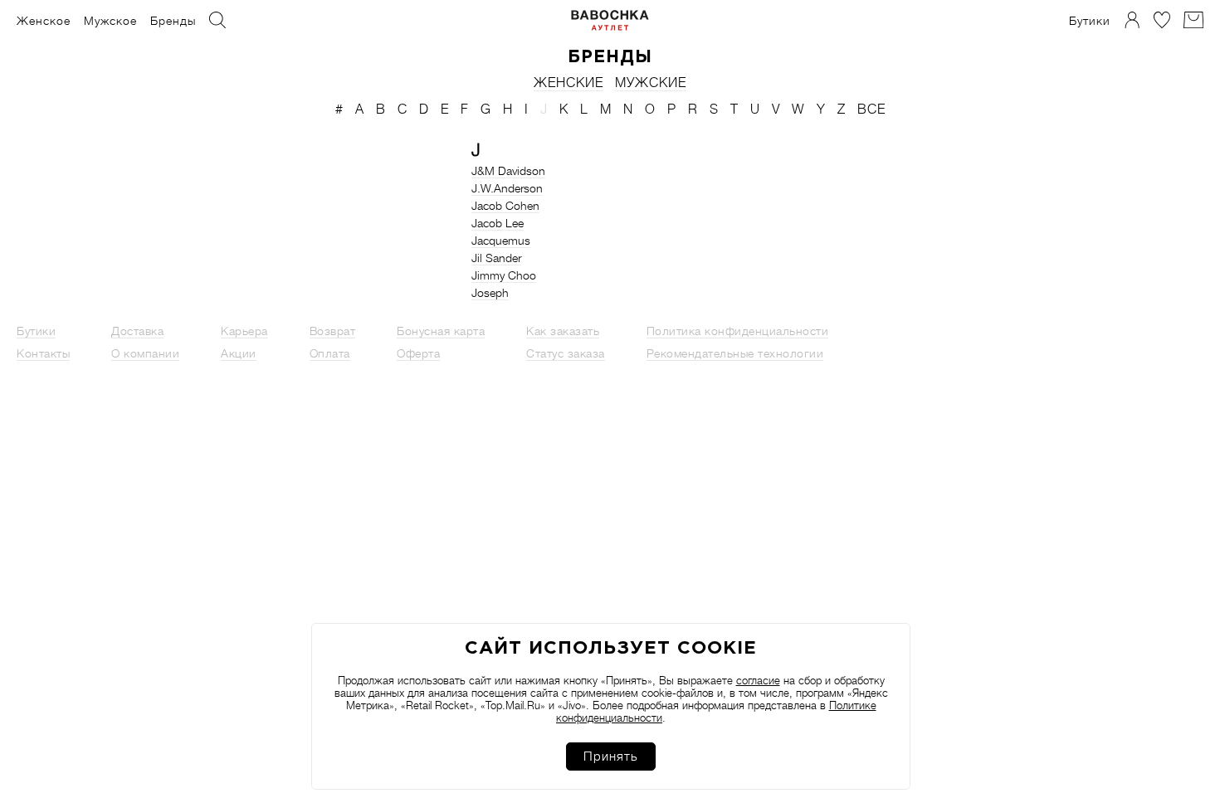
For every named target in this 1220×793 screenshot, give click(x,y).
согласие (758, 680)
